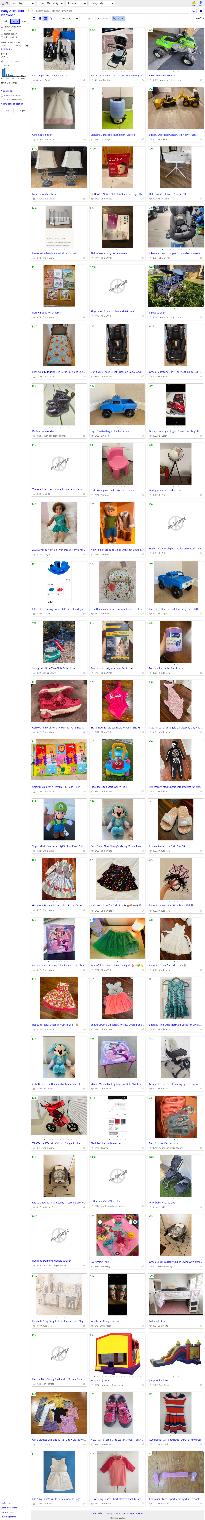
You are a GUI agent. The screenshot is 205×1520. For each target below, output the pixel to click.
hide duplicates (11, 37)
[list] (34, 18)
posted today (10, 33)
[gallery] (45, 18)
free (6, 57)
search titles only (12, 26)
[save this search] (201, 11)
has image (9, 30)
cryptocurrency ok (13, 99)
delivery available (12, 95)
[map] (51, 18)
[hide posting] (84, 80)
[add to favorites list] (34, 80)
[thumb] (40, 18)
